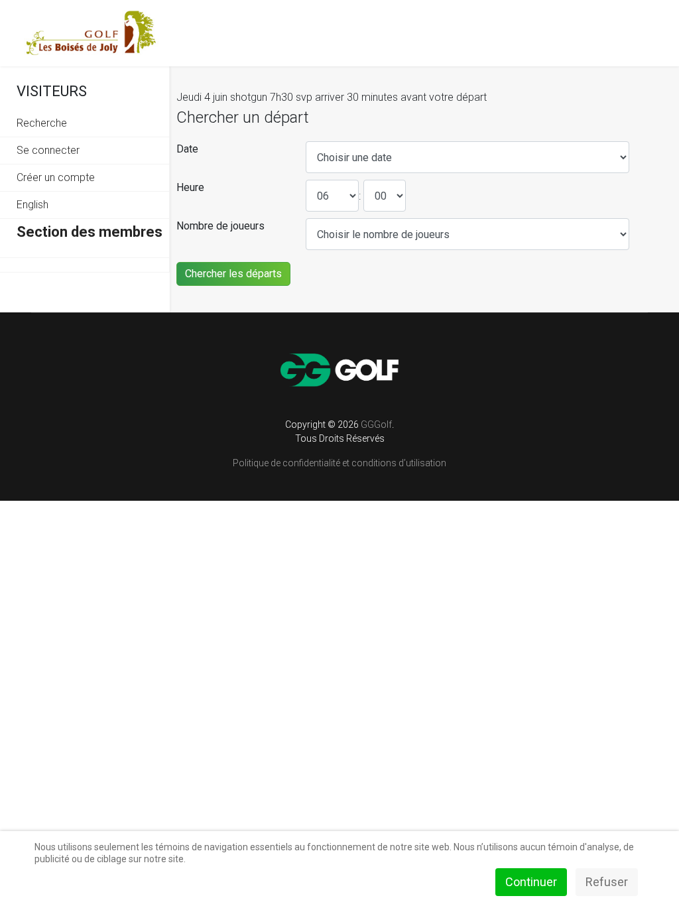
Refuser (607, 882)
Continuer (531, 882)
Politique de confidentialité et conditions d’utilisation (339, 463)
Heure (190, 187)
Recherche (42, 123)
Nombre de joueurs (220, 226)
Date (187, 149)
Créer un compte (56, 177)
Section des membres (89, 232)
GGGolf (376, 424)
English (32, 204)
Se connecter (48, 150)
